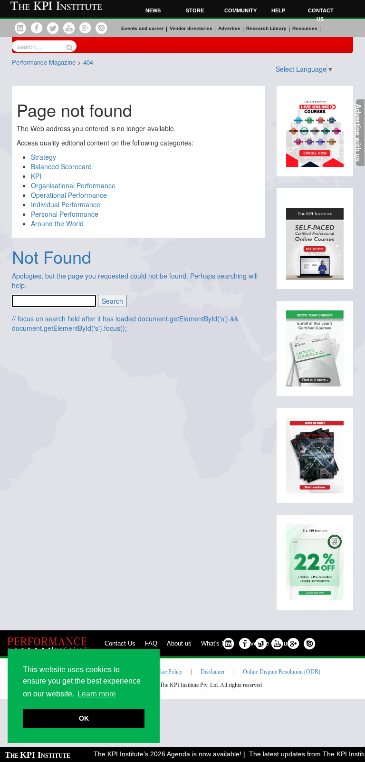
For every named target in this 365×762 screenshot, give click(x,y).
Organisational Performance (73, 185)
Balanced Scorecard (61, 166)
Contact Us (120, 643)
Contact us (321, 15)
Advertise (229, 28)
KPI (36, 176)
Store (195, 10)
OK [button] (84, 718)
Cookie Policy (166, 671)
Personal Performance (64, 214)
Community (239, 10)
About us (179, 643)
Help (278, 10)
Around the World (57, 223)
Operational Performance (69, 195)
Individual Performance (65, 204)
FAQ (151, 643)
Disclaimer (213, 671)
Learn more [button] (96, 694)
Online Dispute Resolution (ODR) (281, 671)
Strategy (43, 157)
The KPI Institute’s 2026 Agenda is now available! (163, 754)
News (153, 10)
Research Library (266, 28)
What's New (217, 643)
